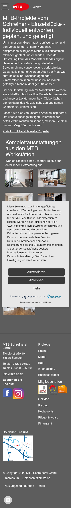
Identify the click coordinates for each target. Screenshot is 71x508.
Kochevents (46, 411)
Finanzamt (45, 423)
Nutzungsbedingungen (19, 486)
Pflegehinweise (48, 417)
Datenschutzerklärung (41, 302)
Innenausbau (46, 369)
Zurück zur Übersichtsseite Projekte (26, 131)
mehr (36, 288)
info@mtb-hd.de (13, 374)
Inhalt (41, 486)
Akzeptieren (36, 272)
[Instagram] (18, 392)
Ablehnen (36, 280)
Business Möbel (48, 375)
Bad (41, 363)
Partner (43, 405)
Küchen (43, 351)
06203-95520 (21, 363)
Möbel (42, 357)
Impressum (12, 478)
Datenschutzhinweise (36, 478)
